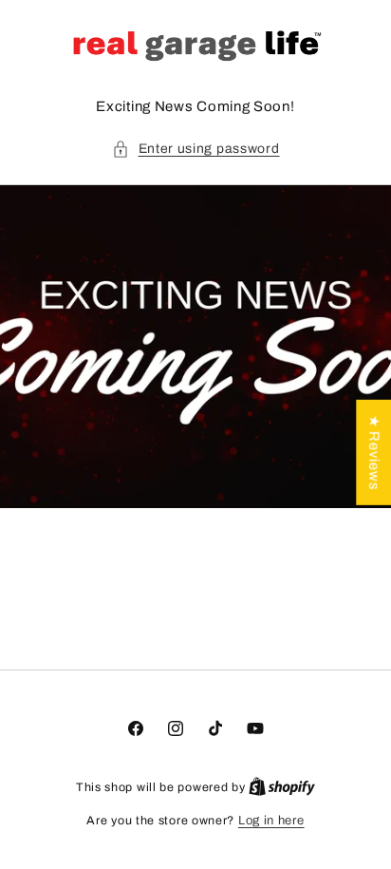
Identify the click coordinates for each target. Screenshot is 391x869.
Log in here (271, 820)
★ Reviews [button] (374, 451)
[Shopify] (282, 787)
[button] (196, 149)
